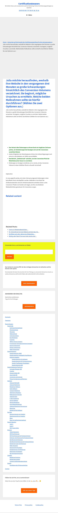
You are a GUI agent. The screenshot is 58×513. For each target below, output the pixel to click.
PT (29, 10)
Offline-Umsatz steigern (16, 341)
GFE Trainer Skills (14, 428)
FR (22, 10)
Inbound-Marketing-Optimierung (18, 406)
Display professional (15, 347)
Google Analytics (11, 351)
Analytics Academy (14, 357)
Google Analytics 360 (17, 365)
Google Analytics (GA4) (16, 353)
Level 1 (11, 424)
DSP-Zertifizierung (14, 434)
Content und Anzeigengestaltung (18, 461)
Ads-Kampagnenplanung (16, 453)
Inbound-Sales (13, 396)
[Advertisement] (29, 30)
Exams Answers (9, 324)
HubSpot (9, 381)
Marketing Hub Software (16, 410)
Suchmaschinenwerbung (16, 328)
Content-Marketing (15, 390)
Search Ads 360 (13, 375)
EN (20, 10)
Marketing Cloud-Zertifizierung (18, 443)
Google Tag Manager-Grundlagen (20, 363)
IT (27, 10)
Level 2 (11, 426)
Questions (7, 320)
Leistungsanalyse (14, 335)
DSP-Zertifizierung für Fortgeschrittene (20, 436)
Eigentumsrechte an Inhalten (17, 416)
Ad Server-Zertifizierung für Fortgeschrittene (21, 438)
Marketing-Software (15, 387)
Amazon (9, 430)
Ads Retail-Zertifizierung (16, 440)
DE (25, 10)
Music (11, 418)
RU (31, 10)
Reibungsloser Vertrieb (16, 394)
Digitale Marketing (14, 402)
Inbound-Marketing (15, 385)
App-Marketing (14, 337)
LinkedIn (9, 455)
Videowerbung (13, 334)
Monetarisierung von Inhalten (17, 414)
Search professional (15, 345)
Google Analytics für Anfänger (19, 359)
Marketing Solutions (15, 457)
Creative (12, 371)
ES (23, 10)
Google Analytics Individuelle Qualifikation (21, 355)
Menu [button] (30, 15)
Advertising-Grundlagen (16, 451)
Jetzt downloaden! (29, 283)
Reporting (12, 408)
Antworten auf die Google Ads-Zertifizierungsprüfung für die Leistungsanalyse (30, 42)
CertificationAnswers (29, 3)
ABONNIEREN (29, 306)
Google (9, 463)
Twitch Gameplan (14, 432)
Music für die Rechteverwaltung (18, 420)
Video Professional (14, 349)
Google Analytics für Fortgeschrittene (22, 361)
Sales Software (13, 388)
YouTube (9, 412)
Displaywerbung (14, 330)
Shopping (12, 332)
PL (32, 10)
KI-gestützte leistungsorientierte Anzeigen (21, 343)
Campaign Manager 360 (16, 369)
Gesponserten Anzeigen (16, 447)
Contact (7, 469)
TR (36, 10)
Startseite (7, 317)
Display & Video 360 (14, 373)
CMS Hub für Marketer (15, 392)
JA (38, 10)
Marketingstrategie (15, 459)
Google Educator (11, 422)
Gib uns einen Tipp (29, 490)
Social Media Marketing (16, 404)
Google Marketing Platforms (14, 367)
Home (4, 42)
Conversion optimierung (16, 377)
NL (34, 10)
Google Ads (10, 326)
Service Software (14, 400)
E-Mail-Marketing (14, 398)
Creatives (12, 339)
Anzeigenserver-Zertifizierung (17, 449)
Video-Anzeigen (14, 445)
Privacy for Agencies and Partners (18, 379)
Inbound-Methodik (14, 383)
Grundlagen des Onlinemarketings (18, 465)
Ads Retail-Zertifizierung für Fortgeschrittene (22, 441)
